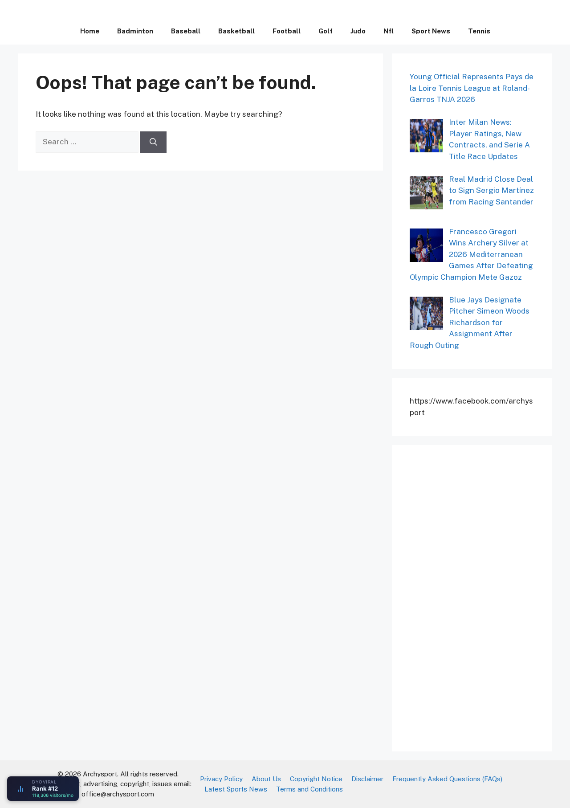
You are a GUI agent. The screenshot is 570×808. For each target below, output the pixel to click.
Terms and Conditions (309, 789)
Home (89, 31)
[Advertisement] (476, 596)
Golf (325, 31)
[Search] (153, 142)
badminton (135, 31)
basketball (236, 31)
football (287, 31)
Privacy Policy (221, 779)
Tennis (479, 31)
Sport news (430, 31)
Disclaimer (367, 779)
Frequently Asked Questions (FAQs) (447, 779)
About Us (266, 779)
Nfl (388, 31)
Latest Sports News (235, 789)
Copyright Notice (316, 779)
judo (358, 31)
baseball (185, 31)
